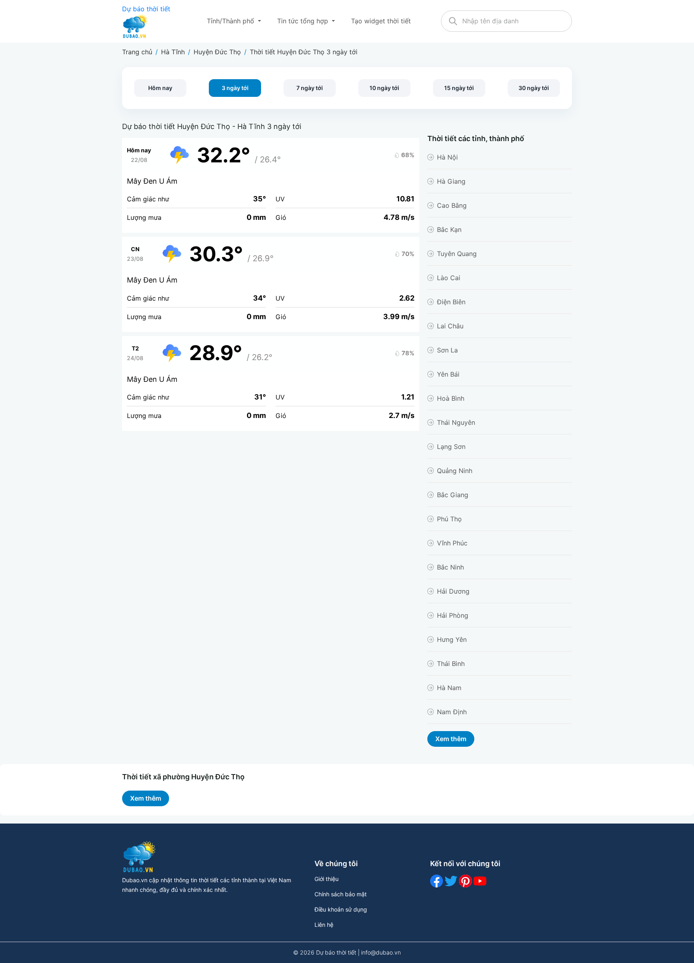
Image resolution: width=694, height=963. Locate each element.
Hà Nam (449, 688)
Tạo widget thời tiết (381, 21)
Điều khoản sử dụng (340, 909)
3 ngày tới (235, 87)
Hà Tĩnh (173, 52)
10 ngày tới (384, 87)
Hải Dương (453, 591)
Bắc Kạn (449, 229)
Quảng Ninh (454, 471)
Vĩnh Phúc (452, 543)
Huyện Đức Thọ (217, 52)
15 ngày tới (459, 87)
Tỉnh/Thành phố (231, 21)
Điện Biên (451, 302)
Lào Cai (448, 278)
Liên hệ (323, 924)
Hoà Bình (450, 398)
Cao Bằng (452, 205)
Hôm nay (160, 87)
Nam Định (452, 712)
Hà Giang (451, 181)
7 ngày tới (309, 87)
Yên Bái (448, 374)
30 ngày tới (533, 87)
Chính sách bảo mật (340, 894)
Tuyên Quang (457, 254)
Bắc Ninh (450, 567)
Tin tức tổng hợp (303, 21)
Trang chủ (137, 52)
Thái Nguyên (456, 422)
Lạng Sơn (451, 447)
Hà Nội (447, 157)
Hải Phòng (452, 615)
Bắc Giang (452, 495)
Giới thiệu (326, 878)
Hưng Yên (452, 639)
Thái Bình (451, 664)
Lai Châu (450, 326)
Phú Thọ (449, 519)
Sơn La (447, 350)
